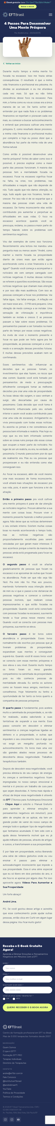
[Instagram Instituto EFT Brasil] (5, 1119)
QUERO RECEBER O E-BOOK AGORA (27, 1007)
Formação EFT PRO (12, 1055)
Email (6, 974)
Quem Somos (9, 1047)
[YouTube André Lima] (18, 1119)
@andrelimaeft (10, 1085)
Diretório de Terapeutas (14, 1063)
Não (18, 998)
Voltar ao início (13, 63)
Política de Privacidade (14, 1093)
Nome (6, 963)
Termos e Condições (13, 1096)
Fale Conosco (9, 1077)
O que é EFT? (9, 1051)
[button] (50, 15)
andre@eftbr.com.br (13, 1073)
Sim (7, 998)
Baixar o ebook (27, 7)
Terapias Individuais (12, 1059)
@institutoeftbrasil (12, 1081)
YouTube (7, 1089)
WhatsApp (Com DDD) (13, 985)
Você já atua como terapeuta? (18, 996)
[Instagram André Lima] (11, 1119)
